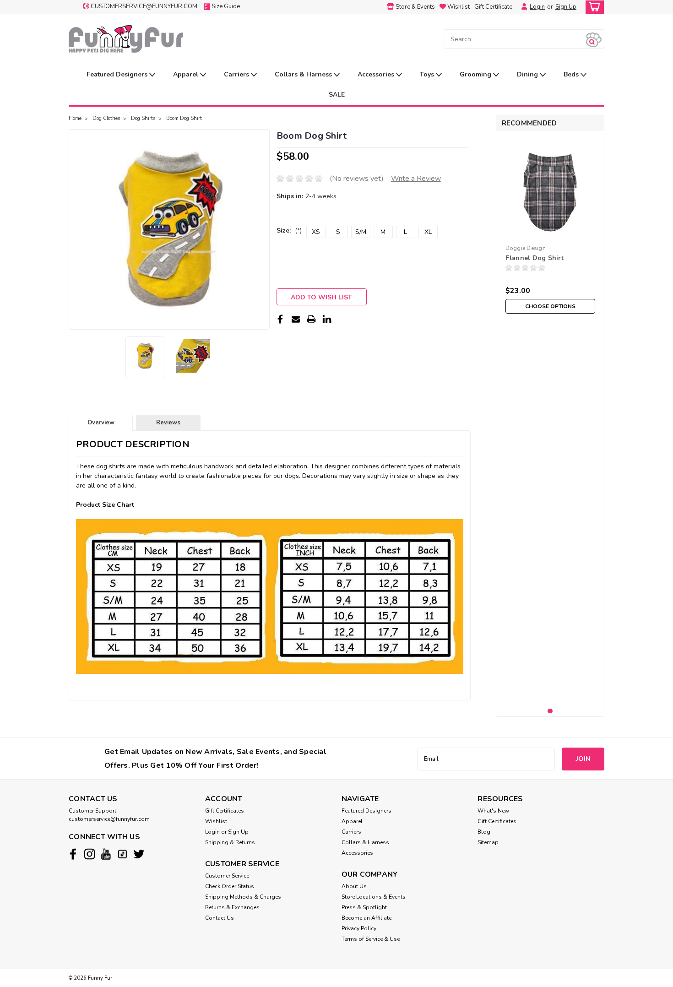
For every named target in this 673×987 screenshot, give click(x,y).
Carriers (237, 74)
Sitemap (488, 842)
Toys (428, 74)
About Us (354, 886)
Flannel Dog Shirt (534, 258)
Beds (572, 74)
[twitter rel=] (139, 854)
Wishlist (216, 821)
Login (537, 7)
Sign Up (565, 7)
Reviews (168, 422)
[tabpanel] (550, 227)
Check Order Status (229, 886)
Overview (100, 422)
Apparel (186, 74)
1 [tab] (550, 711)
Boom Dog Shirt (184, 118)
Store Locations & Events (374, 896)
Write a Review (416, 179)
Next (262, 229)
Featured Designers (118, 74)
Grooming (476, 74)
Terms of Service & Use (371, 939)
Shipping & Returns (230, 842)
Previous (77, 229)
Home (75, 118)
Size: (289, 230)
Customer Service (227, 875)
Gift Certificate (493, 7)
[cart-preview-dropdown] (592, 7)
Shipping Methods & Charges (243, 896)
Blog (484, 831)
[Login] (522, 7)
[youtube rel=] (106, 854)
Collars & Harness (304, 74)
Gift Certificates (224, 810)
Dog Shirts (143, 118)
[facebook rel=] (73, 854)
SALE (337, 94)
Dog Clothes (106, 118)
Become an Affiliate (366, 918)
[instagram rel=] (89, 854)
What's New (493, 810)
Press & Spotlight (364, 907)
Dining (528, 74)
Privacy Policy (359, 928)
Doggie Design (525, 248)
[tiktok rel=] (122, 854)
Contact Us (219, 918)
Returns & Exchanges (232, 907)
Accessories (377, 74)
